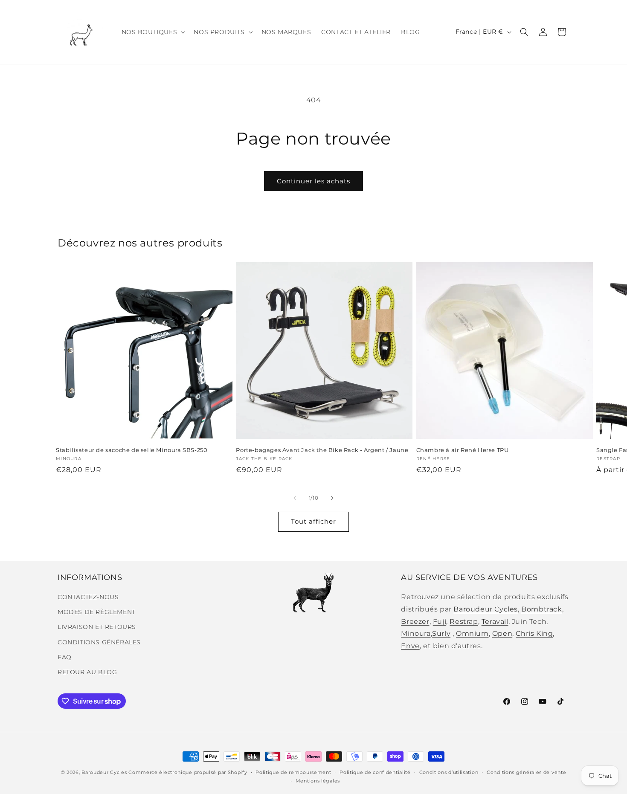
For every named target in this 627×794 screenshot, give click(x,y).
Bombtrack (541, 609)
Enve (410, 646)
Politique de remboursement (293, 772)
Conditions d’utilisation (449, 772)
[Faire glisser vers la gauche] (294, 498)
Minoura (415, 633)
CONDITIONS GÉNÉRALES (99, 642)
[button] (152, 32)
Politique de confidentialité (375, 772)
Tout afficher (313, 521)
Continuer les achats (313, 181)
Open (502, 633)
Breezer (415, 621)
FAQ (65, 657)
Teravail (495, 621)
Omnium (472, 633)
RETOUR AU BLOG (87, 672)
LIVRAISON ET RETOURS (97, 627)
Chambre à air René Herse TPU (462, 449)
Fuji (439, 621)
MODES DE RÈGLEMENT (97, 612)
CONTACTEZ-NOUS (88, 597)
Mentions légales (318, 781)
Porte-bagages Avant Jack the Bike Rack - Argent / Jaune (322, 449)
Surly (441, 633)
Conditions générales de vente (526, 772)
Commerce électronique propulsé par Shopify (187, 772)
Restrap (464, 621)
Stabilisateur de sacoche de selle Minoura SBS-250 (131, 449)
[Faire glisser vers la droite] (332, 498)
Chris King (534, 633)
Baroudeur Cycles (485, 609)
